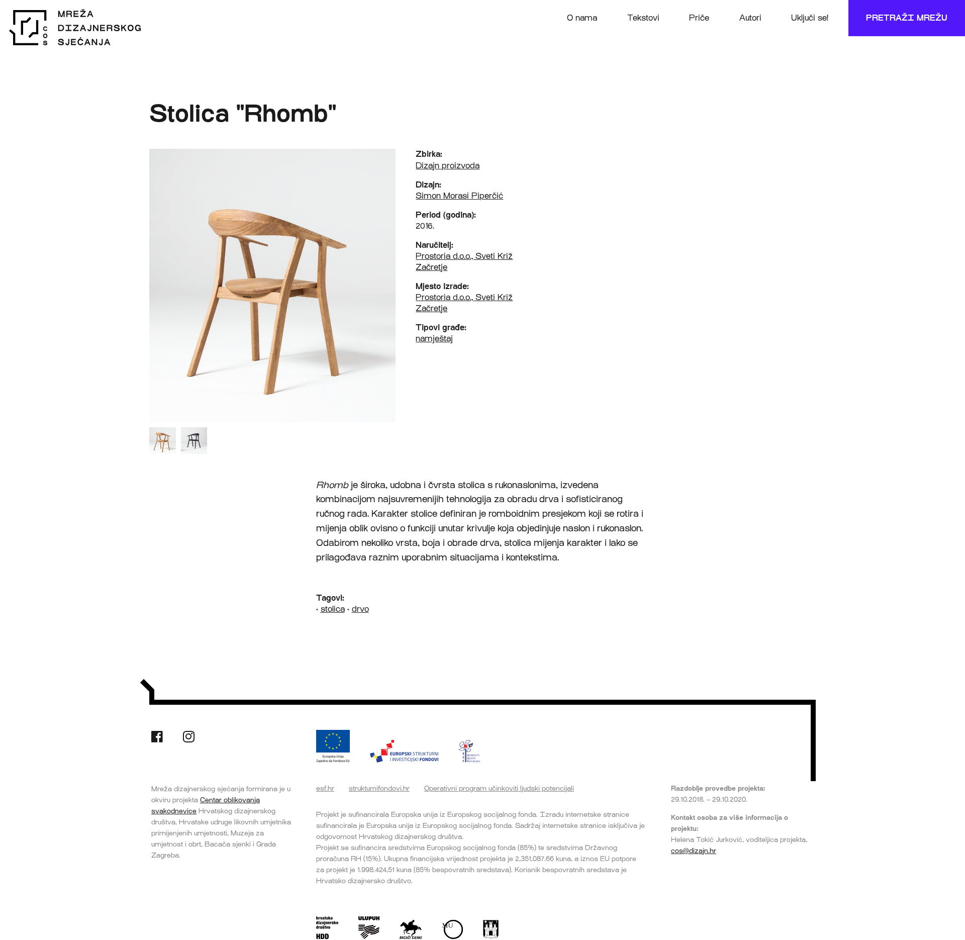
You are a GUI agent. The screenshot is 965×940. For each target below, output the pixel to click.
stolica (333, 609)
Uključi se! (809, 18)
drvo (360, 609)
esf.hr (325, 788)
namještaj (434, 338)
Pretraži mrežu (906, 18)
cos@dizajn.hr (693, 851)
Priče (699, 18)
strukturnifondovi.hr (379, 788)
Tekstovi (643, 18)
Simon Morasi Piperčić (459, 196)
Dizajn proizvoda (447, 165)
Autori (750, 18)
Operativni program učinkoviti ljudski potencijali (499, 788)
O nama (582, 18)
